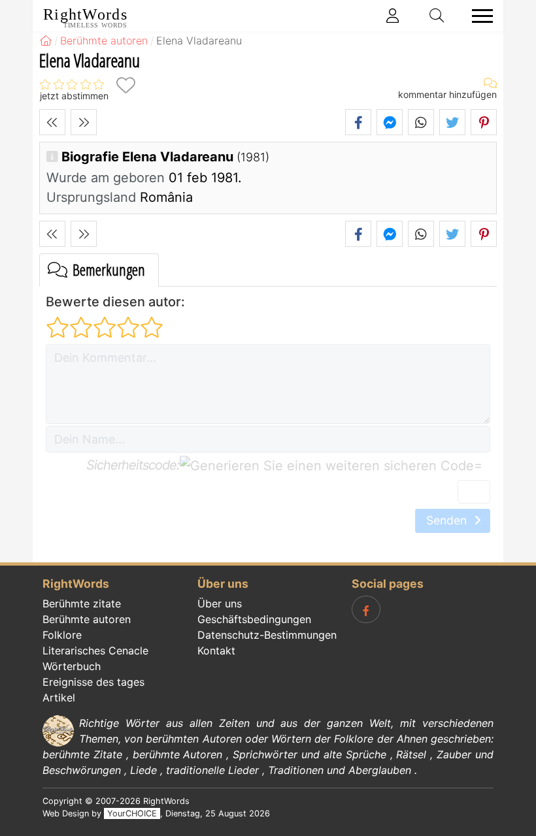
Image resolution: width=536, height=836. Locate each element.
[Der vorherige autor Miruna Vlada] (52, 122)
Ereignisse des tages (93, 681)
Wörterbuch (71, 666)
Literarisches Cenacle (95, 650)
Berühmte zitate (81, 603)
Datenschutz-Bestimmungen (267, 634)
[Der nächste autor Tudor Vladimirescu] (84, 122)
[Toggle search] (437, 15)
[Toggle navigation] (478, 16)
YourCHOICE (132, 813)
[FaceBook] (366, 609)
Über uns (219, 603)
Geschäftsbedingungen (254, 619)
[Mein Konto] (393, 15)
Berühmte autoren (86, 619)
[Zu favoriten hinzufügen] (125, 85)
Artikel (58, 697)
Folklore (62, 634)
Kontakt (216, 650)
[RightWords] (45, 40)
